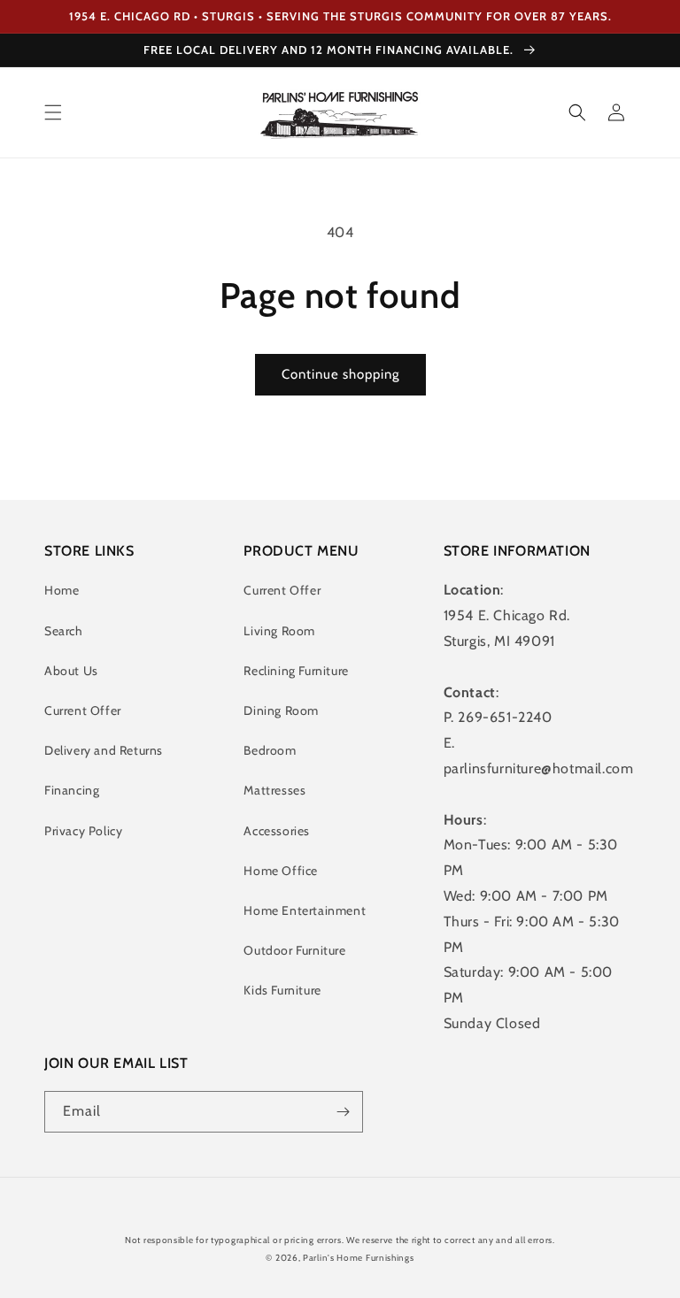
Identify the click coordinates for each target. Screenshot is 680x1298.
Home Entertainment (304, 910)
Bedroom (269, 750)
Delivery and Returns (103, 750)
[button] (53, 112)
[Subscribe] (342, 1112)
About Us (71, 671)
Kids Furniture (282, 990)
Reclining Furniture (295, 671)
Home (61, 590)
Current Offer (82, 710)
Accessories (276, 831)
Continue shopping (340, 374)
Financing (71, 790)
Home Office (280, 871)
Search (63, 631)
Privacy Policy (83, 831)
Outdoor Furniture (294, 950)
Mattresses (274, 790)
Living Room (279, 631)
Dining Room (281, 710)
